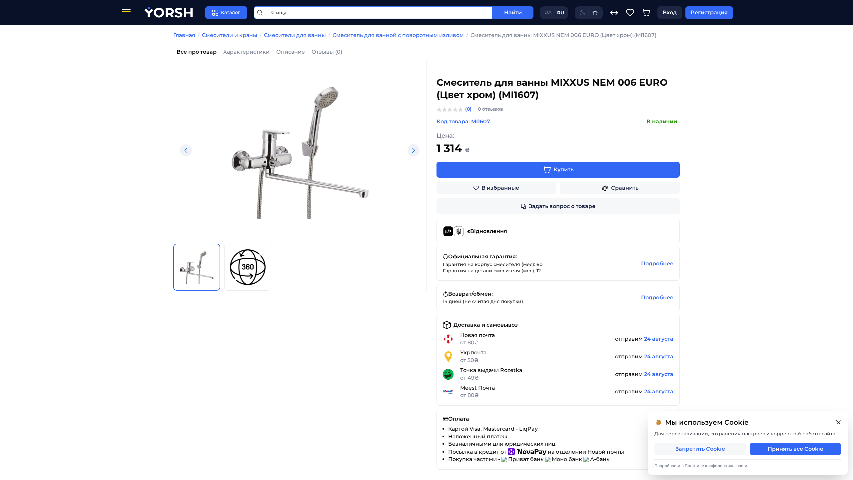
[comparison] (614, 13)
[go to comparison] (614, 13)
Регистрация (709, 12)
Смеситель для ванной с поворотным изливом (398, 35)
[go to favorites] (630, 13)
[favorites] (630, 13)
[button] (186, 150)
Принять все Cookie (795, 449)
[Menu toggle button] (126, 12)
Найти (513, 12)
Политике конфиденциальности (716, 465)
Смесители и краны (229, 35)
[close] (838, 422)
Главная (184, 35)
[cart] (646, 13)
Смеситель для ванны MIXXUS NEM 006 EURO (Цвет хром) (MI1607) (563, 35)
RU (560, 13)
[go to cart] (646, 13)
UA (547, 12)
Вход (670, 12)
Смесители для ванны (295, 35)
